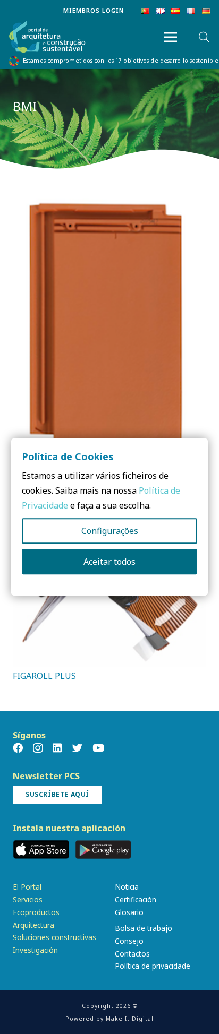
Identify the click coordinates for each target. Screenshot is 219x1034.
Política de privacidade (152, 966)
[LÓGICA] (109, 202)
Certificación (135, 899)
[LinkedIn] (57, 748)
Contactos (132, 954)
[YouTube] (98, 748)
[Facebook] (18, 748)
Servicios (28, 899)
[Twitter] (77, 748)
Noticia (127, 887)
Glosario (129, 912)
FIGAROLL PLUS (44, 676)
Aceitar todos (109, 562)
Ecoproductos (36, 912)
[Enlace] (47, 37)
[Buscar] (204, 37)
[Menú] (170, 37)
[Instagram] (38, 748)
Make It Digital (130, 1018)
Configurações (109, 531)
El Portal (27, 887)
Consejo (129, 941)
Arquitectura (33, 925)
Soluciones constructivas (54, 937)
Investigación (35, 950)
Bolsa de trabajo (143, 928)
